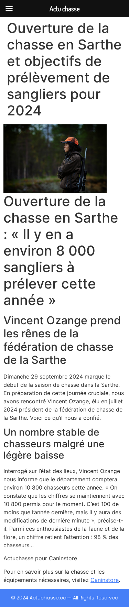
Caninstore (104, 579)
